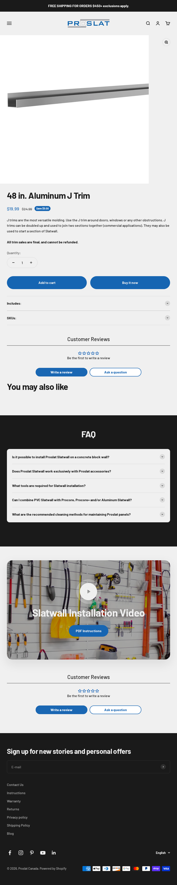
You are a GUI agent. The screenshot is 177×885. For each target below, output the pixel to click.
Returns (13, 809)
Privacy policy (17, 817)
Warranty (14, 801)
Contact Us (15, 785)
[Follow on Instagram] (21, 853)
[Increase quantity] (31, 262)
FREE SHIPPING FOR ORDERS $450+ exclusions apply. (88, 6)
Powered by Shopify (53, 868)
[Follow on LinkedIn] (54, 853)
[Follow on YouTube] (43, 853)
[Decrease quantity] (13, 262)
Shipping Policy (18, 825)
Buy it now (130, 282)
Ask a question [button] (115, 372)
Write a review (62, 372)
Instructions (16, 793)
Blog (10, 833)
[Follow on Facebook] (10, 853)
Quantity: (14, 253)
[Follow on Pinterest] (32, 853)
